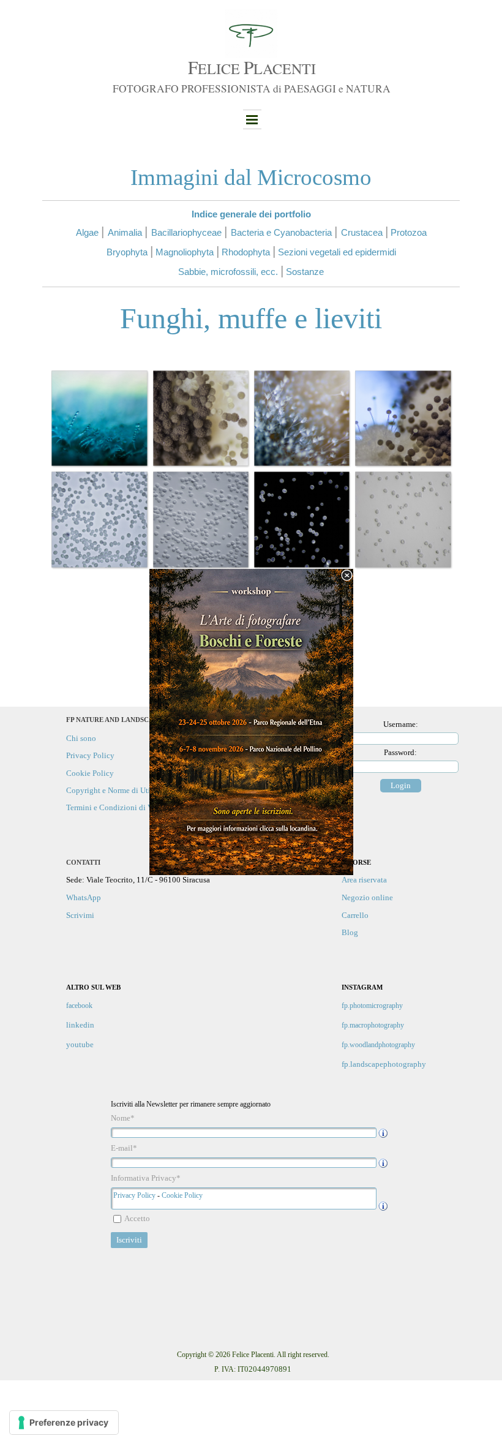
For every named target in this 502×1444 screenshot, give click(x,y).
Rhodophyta (246, 252)
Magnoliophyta (184, 252)
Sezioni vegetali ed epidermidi (337, 252)
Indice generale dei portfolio (251, 214)
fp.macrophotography (373, 1025)
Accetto (137, 1218)
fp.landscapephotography (384, 1064)
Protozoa (409, 233)
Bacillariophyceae (186, 233)
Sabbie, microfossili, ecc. (228, 272)
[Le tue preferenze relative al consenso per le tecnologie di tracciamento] (64, 1422)
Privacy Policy (134, 1195)
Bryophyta (127, 252)
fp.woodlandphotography (378, 1044)
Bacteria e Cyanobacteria (281, 233)
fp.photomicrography (372, 1005)
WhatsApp (83, 897)
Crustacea (362, 233)
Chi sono (81, 738)
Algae (87, 233)
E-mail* (124, 1148)
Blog (350, 932)
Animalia (125, 233)
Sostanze (305, 272)
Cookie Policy (182, 1195)
